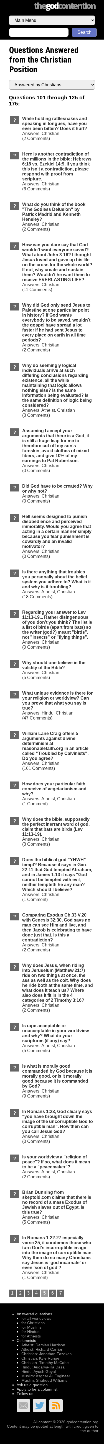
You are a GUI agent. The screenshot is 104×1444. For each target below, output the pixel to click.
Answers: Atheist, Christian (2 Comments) (56, 1167)
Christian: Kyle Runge (40, 1358)
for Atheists (31, 1336)
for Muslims (31, 1327)
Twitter (39, 1405)
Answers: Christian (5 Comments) (53, 670)
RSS (56, 1405)
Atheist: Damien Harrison (43, 1345)
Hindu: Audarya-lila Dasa (43, 1367)
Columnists (26, 1340)
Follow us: (25, 1393)
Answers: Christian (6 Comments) (57, 171)
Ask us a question (32, 1385)
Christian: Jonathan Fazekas (46, 1354)
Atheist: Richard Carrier (41, 1349)
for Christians (33, 1323)
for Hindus (30, 1331)
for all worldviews (36, 1318)
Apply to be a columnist (37, 1389)
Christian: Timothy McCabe (45, 1362)
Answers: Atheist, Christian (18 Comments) (56, 584)
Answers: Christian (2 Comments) (54, 128)
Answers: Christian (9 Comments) (57, 1081)
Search (84, 32)
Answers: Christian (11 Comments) (57, 267)
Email (23, 1405)
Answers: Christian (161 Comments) (55, 751)
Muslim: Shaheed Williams (44, 1380)
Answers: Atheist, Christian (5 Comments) (55, 1038)
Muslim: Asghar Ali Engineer (45, 1376)
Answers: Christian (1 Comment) (57, 879)
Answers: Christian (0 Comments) (55, 450)
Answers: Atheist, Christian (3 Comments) (57, 390)
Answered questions (34, 1314)
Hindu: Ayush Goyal (38, 1371)
